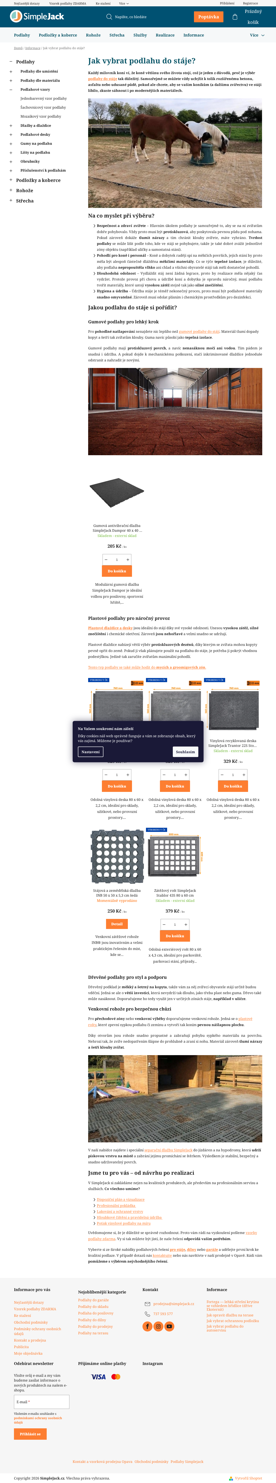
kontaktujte (162, 1255)
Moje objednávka (28, 1353)
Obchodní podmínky (31, 1322)
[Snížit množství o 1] (106, 559)
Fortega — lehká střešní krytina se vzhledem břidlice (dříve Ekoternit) (233, 1306)
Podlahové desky (35, 134)
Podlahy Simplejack (187, 1461)
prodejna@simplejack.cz (173, 1303)
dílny (191, 1249)
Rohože (24, 190)
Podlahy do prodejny (95, 1326)
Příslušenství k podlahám (43, 170)
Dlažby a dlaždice (36, 125)
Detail (117, 924)
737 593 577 (163, 1313)
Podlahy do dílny (92, 1319)
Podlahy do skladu (93, 1306)
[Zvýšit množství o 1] (128, 559)
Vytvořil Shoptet (248, 1478)
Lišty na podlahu (35, 152)
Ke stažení (103, 3)
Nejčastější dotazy (27, 3)
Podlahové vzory (35, 89)
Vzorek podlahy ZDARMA (67, 3)
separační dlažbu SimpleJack (168, 1150)
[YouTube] (169, 1326)
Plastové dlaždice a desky (110, 628)
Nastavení (91, 751)
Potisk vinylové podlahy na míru (124, 1223)
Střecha (25, 201)
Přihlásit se (30, 1434)
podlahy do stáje (102, 78)
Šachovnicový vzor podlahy (43, 107)
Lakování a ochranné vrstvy (120, 1211)
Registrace (250, 3)
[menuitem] (22, 35)
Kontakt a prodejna (30, 1340)
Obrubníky (30, 161)
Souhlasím (185, 751)
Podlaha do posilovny (95, 1313)
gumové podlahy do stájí (199, 331)
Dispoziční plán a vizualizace (121, 1199)
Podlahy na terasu (93, 1333)
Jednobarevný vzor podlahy (44, 98)
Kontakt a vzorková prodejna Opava (102, 1461)
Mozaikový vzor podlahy (41, 116)
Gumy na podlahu (36, 143)
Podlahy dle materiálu (40, 80)
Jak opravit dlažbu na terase (230, 1315)
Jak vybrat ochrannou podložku (233, 1321)
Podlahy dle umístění (39, 71)
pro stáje (177, 1249)
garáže (212, 1249)
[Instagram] (158, 1326)
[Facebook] (147, 1326)
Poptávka (208, 17)
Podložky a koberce (38, 180)
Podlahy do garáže (93, 1300)
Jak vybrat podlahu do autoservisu (225, 1328)
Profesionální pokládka (116, 1205)
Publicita (21, 1346)
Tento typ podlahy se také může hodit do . (147, 667)
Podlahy (25, 62)
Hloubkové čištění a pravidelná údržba (130, 1217)
